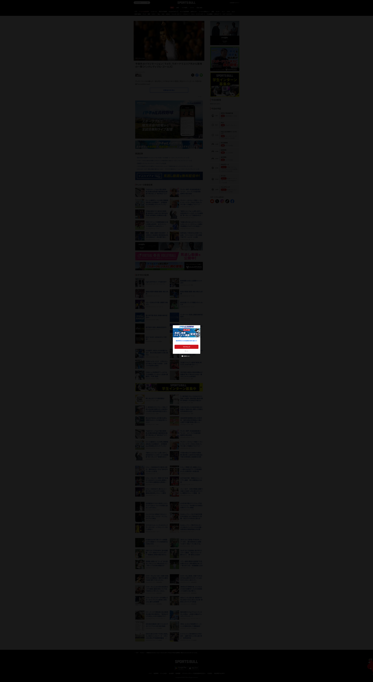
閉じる (186, 351)
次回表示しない (186, 356)
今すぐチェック (186, 347)
